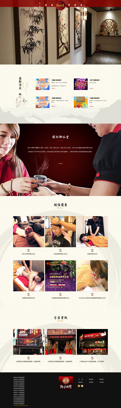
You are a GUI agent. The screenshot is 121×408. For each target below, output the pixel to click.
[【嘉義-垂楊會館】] (81, 102)
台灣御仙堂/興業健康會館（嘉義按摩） (28, 361)
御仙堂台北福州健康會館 (19, 377)
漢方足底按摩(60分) (28, 254)
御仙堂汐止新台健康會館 (19, 386)
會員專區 (75, 3)
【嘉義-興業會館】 (56, 98)
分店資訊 (81, 3)
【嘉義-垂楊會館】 (94, 98)
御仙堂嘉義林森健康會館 (19, 401)
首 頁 (39, 3)
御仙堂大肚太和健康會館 (19, 396)
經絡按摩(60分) (92, 254)
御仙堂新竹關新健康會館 (19, 388)
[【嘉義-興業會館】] (42, 102)
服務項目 (69, 3)
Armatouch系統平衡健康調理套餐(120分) (92, 298)
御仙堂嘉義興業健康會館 (19, 400)
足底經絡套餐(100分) (60, 254)
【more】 (53, 88)
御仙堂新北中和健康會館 (19, 383)
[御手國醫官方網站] (49, 383)
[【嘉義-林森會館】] (42, 84)
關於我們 (46, 3)
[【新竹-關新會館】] (81, 84)
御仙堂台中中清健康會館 (19, 394)
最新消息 (52, 3)
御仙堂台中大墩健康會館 (19, 392)
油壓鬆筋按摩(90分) (28, 298)
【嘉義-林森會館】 (56, 80)
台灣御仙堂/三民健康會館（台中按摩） (92, 361)
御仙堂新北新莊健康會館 (19, 381)
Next (119, 32)
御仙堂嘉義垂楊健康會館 (19, 398)
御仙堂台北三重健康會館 (19, 379)
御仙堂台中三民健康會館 (19, 390)
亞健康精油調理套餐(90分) (60, 298)
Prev (2, 32)
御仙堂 (60, 5)
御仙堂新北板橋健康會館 (19, 385)
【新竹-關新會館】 (94, 80)
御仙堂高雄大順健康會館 (19, 403)
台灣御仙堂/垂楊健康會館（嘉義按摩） (60, 361)
